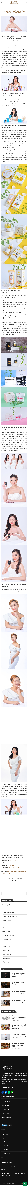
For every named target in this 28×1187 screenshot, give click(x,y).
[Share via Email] (15, 880)
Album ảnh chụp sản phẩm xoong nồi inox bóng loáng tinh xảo (19, 1017)
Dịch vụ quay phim (6, 931)
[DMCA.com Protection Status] (7, 1125)
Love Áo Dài (4, 1142)
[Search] (26, 2)
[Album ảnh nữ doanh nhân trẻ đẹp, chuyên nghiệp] (5, 994)
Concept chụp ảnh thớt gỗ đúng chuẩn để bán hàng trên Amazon (19, 1026)
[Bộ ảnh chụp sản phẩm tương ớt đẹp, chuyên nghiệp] (5, 1046)
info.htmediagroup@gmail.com (14, 863)
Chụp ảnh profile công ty (9, 912)
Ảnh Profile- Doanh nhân (9, 947)
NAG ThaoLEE (5, 1145)
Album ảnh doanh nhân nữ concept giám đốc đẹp (19, 1001)
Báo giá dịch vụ (5, 1109)
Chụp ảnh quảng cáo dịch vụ (10, 916)
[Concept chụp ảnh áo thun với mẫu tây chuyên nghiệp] (5, 1037)
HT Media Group (12, 865)
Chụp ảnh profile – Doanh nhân (10, 908)
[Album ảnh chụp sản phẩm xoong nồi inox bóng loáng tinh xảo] (5, 1018)
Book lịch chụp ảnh (6, 1153)
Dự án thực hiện (5, 943)
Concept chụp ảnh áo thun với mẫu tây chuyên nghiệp (19, 1035)
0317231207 (11, 1087)
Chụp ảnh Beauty (7, 920)
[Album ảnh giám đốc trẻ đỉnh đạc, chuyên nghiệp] (5, 985)
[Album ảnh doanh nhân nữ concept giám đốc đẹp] (5, 1003)
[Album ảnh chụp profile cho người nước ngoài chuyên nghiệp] (5, 975)
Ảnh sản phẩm (6, 958)
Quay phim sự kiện (7, 939)
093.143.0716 (6, 1162)
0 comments (19, 878)
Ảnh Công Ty (6, 950)
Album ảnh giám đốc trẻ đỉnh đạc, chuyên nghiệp (18, 983)
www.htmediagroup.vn (13, 867)
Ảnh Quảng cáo (7, 954)
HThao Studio (4, 1134)
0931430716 (13, 860)
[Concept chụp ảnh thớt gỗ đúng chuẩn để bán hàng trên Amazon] (5, 1027)
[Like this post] (12, 880)
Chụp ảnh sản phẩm (8, 924)
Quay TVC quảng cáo (8, 935)
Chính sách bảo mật (6, 1121)
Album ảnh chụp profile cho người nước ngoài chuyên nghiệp (19, 975)
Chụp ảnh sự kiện (7, 927)
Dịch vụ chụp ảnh (5, 905)
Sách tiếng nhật (5, 1149)
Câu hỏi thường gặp (6, 1117)
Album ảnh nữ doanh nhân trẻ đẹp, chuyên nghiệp (19, 992)
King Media (4, 1138)
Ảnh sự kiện (6, 962)
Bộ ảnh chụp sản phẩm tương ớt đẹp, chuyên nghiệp (18, 1045)
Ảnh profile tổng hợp (6, 1101)
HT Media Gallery (5, 1113)
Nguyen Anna (16, 40)
